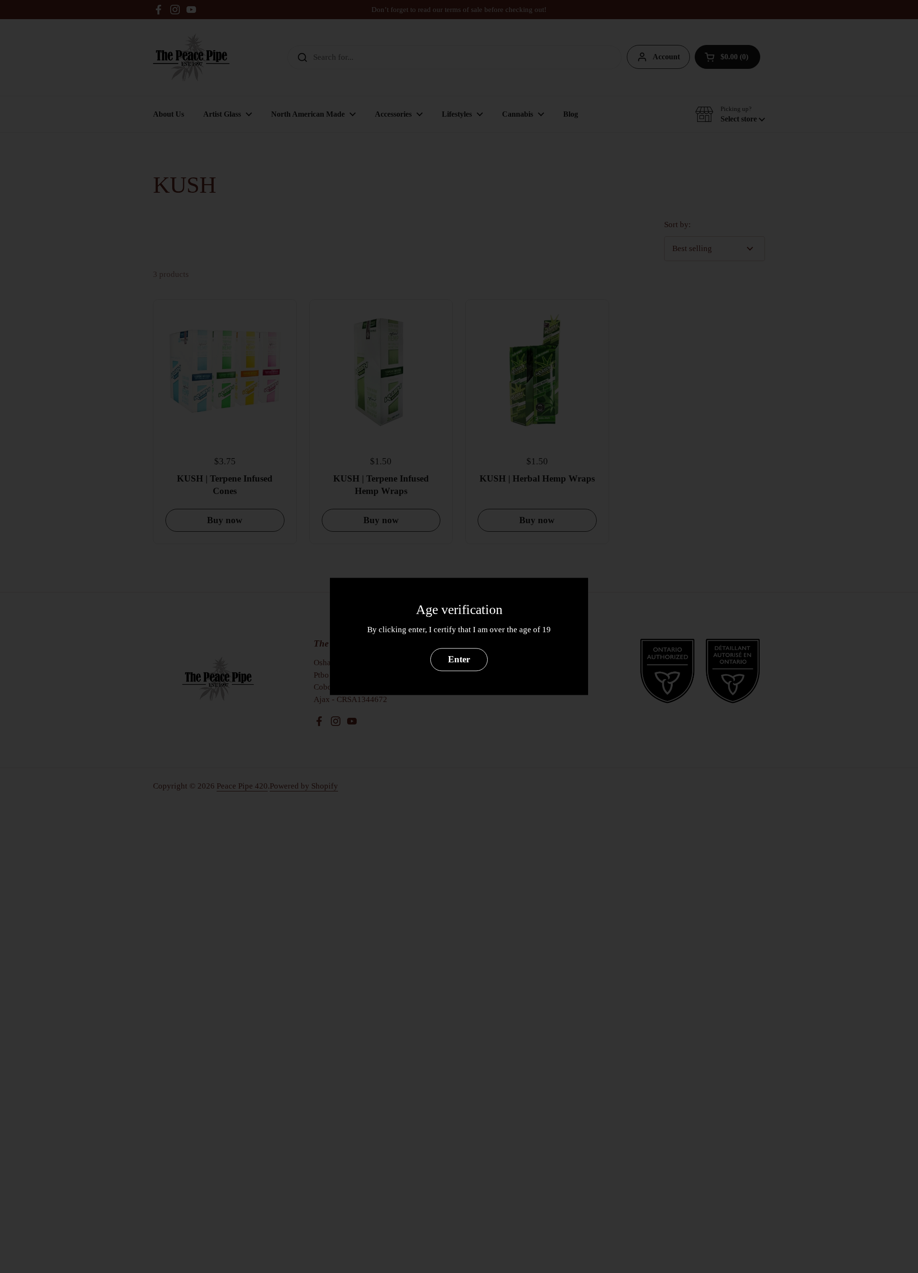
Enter (459, 660)
